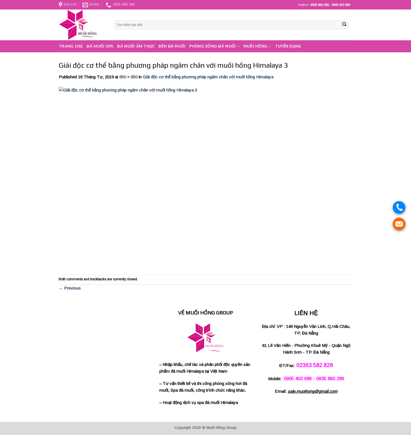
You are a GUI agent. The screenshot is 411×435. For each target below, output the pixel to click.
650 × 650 (128, 76)
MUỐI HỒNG (255, 46)
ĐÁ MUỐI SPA (100, 46)
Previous (70, 288)
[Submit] (344, 24)
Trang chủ (71, 46)
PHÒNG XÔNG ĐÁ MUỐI (212, 46)
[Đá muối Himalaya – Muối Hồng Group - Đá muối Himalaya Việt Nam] (82, 25)
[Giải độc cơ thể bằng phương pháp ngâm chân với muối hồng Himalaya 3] (149, 177)
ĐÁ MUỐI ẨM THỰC (136, 46)
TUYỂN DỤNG (288, 46)
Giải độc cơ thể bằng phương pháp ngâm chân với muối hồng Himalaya (208, 76)
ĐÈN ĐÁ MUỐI (172, 46)
